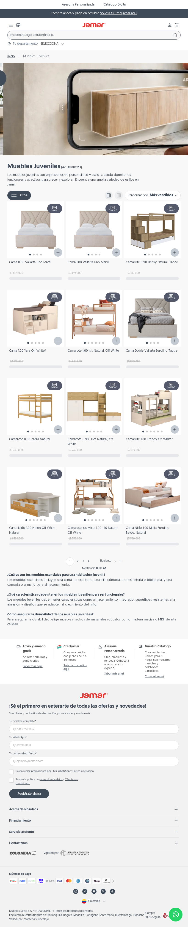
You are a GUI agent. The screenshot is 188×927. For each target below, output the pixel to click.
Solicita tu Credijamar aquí (118, 13)
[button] (177, 25)
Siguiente (105, 560)
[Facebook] (85, 891)
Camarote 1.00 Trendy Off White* (149, 439)
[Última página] (120, 561)
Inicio (11, 56)
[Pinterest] (103, 891)
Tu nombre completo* (22, 721)
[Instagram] (75, 891)
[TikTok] (112, 891)
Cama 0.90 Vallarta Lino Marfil (30, 262)
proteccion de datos (51, 779)
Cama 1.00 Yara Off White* (27, 351)
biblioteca (154, 580)
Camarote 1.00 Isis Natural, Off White (93, 351)
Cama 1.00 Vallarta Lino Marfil (88, 262)
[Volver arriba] (175, 899)
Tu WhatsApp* (18, 737)
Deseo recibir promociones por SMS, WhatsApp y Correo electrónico (55, 771)
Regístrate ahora (29, 794)
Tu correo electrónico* (23, 753)
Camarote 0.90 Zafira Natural (29, 439)
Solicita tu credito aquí (75, 667)
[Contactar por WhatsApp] (175, 914)
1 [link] (69, 561)
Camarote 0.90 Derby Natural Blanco (152, 262)
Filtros (23, 195)
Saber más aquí (33, 666)
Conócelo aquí (154, 676)
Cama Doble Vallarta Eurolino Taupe (151, 351)
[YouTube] (94, 891)
